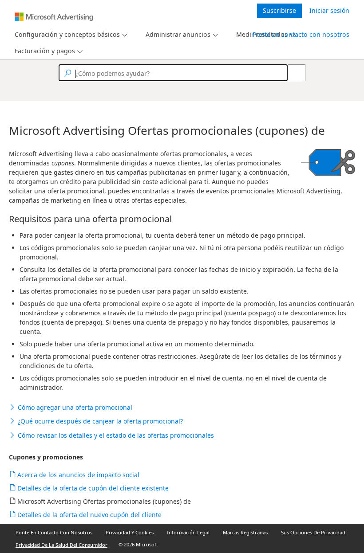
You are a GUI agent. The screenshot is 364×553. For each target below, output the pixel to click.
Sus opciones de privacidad (313, 532)
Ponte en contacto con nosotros (301, 34)
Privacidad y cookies (130, 532)
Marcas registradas (245, 532)
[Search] (291, 72)
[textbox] (173, 73)
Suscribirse (279, 10)
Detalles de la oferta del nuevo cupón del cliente (90, 514)
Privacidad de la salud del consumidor (61, 544)
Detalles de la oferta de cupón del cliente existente (93, 488)
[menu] (70, 35)
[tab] (65, 35)
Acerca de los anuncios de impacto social (78, 475)
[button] (182, 407)
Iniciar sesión (329, 10)
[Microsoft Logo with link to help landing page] (54, 17)
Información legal (188, 532)
